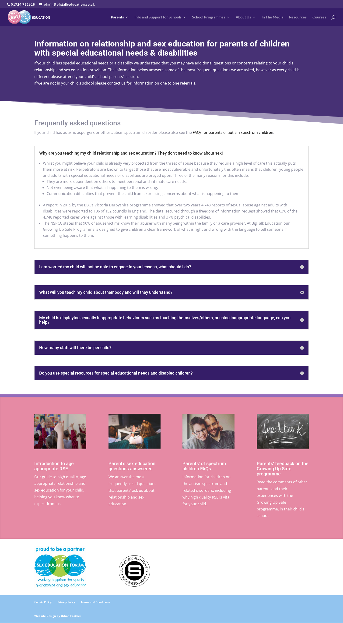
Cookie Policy (43, 602)
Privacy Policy (66, 602)
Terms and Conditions (95, 602)
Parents (117, 17)
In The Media (272, 17)
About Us (243, 17)
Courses (319, 17)
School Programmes (208, 17)
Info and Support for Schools (158, 17)
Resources (298, 17)
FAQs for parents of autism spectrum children (233, 132)
